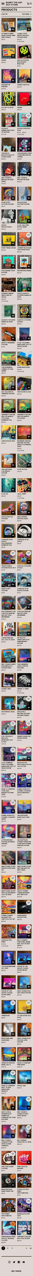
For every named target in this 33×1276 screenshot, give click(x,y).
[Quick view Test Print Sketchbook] (13, 1210)
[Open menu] (2, 4)
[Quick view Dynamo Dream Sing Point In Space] (13, 289)
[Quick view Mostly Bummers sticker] (13, 338)
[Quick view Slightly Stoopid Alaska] (29, 316)
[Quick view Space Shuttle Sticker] (13, 513)
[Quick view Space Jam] (29, 1081)
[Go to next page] (31, 1248)
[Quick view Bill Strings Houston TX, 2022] (29, 1136)
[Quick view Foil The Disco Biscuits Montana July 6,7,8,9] (13, 732)
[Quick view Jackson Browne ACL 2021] (13, 962)
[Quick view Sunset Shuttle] (29, 80)
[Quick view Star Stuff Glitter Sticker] (13, 198)
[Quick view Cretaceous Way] (13, 437)
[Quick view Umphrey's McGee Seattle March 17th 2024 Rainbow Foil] (13, 410)
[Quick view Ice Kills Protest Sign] (29, 124)
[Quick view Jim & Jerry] (29, 490)
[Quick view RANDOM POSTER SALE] (29, 1210)
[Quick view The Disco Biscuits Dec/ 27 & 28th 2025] (13, 149)
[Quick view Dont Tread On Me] (13, 244)
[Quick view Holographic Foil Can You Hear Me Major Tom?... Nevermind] (13, 607)
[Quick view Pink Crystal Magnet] (29, 1162)
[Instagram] (9, 1262)
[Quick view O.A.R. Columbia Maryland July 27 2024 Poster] (29, 338)
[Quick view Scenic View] (13, 685)
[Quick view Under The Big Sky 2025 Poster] (29, 732)
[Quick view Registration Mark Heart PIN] (13, 1185)
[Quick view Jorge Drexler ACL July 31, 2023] (13, 634)
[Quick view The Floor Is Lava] (29, 388)
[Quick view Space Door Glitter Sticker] (29, 198)
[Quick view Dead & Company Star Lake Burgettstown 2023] (13, 785)
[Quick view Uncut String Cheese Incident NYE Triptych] (29, 887)
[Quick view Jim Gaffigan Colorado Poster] (13, 465)
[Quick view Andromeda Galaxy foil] (29, 911)
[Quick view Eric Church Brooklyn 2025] (29, 173)
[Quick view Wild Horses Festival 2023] (29, 513)
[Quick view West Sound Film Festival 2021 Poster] (29, 1034)
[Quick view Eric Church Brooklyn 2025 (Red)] (13, 173)
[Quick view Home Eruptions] (29, 363)
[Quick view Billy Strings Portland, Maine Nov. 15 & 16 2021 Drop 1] (29, 936)
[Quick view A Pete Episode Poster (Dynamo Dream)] (13, 836)
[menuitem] (16, 14)
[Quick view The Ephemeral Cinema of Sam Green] (13, 363)
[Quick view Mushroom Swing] (29, 266)
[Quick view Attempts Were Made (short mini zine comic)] (13, 29)
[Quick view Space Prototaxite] (13, 221)
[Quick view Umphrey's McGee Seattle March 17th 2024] (29, 410)
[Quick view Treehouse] (13, 1011)
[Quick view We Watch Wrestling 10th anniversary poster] (29, 634)
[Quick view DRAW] (13, 56)
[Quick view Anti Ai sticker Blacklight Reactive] (29, 56)
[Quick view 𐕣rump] (29, 103)
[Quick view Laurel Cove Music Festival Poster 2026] (29, 29)
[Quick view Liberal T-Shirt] (29, 685)
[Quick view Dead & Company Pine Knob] (29, 1059)
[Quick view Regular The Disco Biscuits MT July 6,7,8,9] (29, 758)
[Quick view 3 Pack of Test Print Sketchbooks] (29, 1185)
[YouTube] (24, 1262)
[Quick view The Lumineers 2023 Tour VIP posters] (29, 660)
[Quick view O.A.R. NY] (13, 490)
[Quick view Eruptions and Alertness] (13, 1034)
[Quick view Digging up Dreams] (13, 80)
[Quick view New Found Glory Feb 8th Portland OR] (13, 862)
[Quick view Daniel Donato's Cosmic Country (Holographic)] (29, 785)
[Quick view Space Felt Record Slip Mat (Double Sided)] (29, 707)
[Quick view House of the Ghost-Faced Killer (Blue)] (29, 962)
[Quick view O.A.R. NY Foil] (29, 465)
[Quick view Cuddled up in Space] (29, 535)
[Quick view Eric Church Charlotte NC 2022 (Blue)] (29, 1108)
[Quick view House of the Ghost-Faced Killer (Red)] (13, 987)
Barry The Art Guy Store (14, 3)
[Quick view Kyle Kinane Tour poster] (13, 266)
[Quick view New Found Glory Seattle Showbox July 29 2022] (13, 887)
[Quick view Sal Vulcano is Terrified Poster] (13, 388)
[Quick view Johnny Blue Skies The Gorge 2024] (29, 244)
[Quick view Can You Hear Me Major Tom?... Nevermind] (29, 607)
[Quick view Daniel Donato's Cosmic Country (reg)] (13, 811)
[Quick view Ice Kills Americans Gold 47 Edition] (13, 124)
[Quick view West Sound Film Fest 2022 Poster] (29, 987)
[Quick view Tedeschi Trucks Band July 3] (13, 1059)
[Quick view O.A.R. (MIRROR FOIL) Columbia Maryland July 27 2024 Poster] (13, 758)
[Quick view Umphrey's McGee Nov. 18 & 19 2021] (29, 1232)
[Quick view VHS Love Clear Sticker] (13, 1162)
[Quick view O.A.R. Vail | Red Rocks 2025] (29, 221)
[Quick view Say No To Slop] (13, 103)
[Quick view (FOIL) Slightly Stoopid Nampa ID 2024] (29, 289)
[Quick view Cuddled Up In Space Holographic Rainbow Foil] (13, 535)
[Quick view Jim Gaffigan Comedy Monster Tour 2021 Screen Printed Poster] (29, 836)
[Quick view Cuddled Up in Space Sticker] (29, 584)
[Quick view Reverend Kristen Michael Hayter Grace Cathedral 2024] (29, 437)
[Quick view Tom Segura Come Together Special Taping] (29, 149)
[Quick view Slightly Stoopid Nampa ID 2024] (13, 316)
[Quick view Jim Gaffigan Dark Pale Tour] (29, 811)
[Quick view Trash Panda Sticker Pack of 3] (13, 562)
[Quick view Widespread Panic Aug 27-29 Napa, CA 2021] (13, 1232)
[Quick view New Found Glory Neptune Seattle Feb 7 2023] (29, 862)
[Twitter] (14, 1262)
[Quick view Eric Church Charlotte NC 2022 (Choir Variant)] (13, 1136)
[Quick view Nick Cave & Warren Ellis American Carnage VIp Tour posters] (13, 1108)
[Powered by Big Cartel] (16, 1271)
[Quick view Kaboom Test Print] (13, 936)
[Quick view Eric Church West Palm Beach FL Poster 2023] (13, 660)
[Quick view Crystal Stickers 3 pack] (29, 562)
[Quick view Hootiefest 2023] (13, 707)
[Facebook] (19, 1262)
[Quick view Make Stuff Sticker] (13, 584)
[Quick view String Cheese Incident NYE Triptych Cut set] (13, 911)
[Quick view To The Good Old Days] (29, 1011)
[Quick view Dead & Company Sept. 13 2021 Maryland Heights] (13, 1081)
